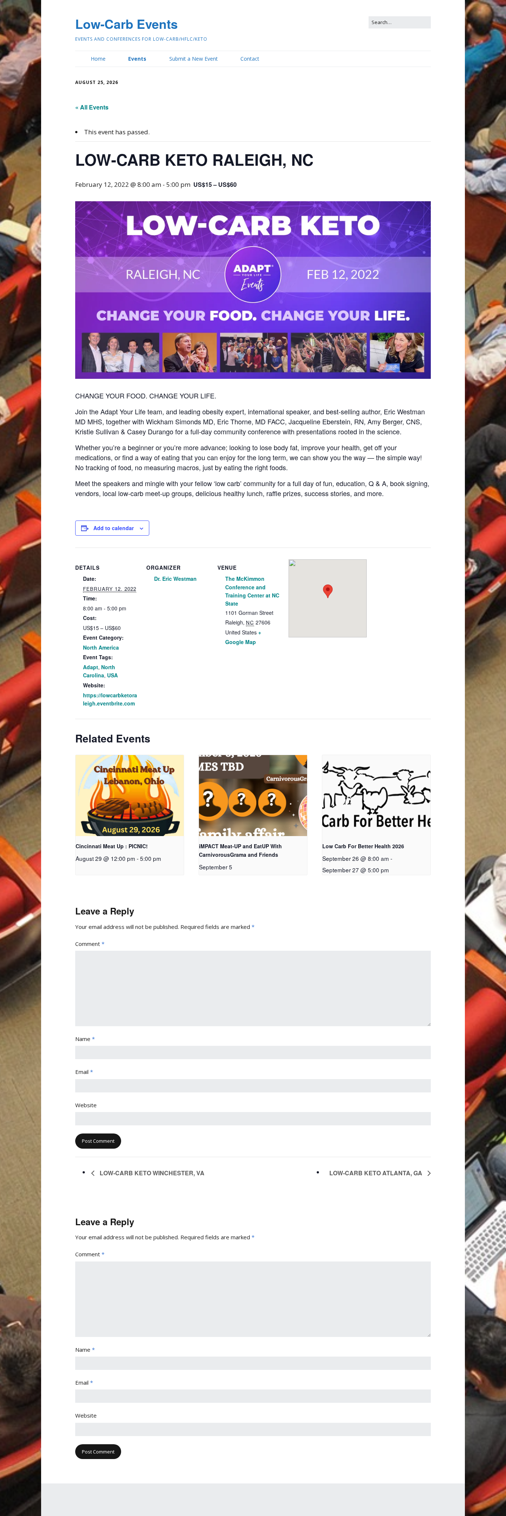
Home (98, 58)
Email (84, 1071)
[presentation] (130, 795)
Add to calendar (113, 528)
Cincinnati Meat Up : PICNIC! (112, 846)
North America (101, 647)
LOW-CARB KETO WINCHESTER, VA (151, 1173)
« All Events (92, 107)
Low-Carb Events (126, 24)
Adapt (90, 667)
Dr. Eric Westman (175, 578)
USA (112, 675)
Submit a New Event (193, 58)
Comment (89, 943)
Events (137, 58)
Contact (249, 58)
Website (86, 1105)
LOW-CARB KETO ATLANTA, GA (376, 1173)
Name (85, 1038)
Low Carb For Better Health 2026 (363, 846)
